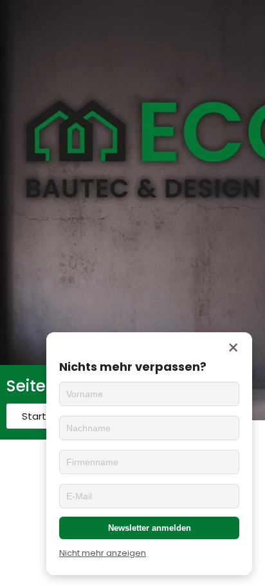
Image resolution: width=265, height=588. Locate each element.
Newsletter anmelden (149, 528)
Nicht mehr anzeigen (102, 553)
